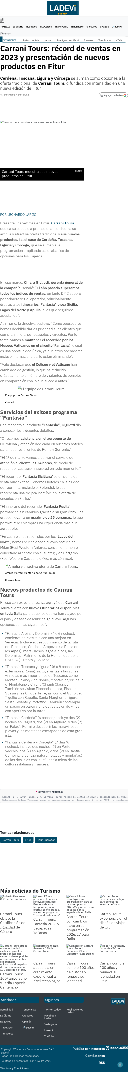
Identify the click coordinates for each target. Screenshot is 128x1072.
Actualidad (6, 1009)
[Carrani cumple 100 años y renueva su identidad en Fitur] (114, 952)
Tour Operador (46, 839)
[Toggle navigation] (7, 20)
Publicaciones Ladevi (74, 1011)
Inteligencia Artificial (68, 40)
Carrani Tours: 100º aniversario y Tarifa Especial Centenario (13, 980)
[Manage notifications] (120, 1064)
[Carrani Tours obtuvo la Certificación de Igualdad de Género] (14, 903)
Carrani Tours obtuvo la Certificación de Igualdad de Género (12, 922)
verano (48, 40)
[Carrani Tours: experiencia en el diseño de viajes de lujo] (114, 903)
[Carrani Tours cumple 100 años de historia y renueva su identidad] (80, 952)
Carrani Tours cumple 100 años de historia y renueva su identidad (80, 972)
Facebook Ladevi (50, 1017)
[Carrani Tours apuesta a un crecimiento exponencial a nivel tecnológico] (47, 952)
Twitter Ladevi (52, 1009)
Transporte (61, 27)
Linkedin (49, 1030)
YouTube (49, 1036)
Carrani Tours (62, 223)
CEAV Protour (105, 40)
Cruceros (91, 27)
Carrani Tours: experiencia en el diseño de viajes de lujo (113, 920)
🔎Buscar (117, 27)
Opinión (104, 27)
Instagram (50, 1024)
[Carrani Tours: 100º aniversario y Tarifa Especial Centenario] (14, 957)
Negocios (31, 27)
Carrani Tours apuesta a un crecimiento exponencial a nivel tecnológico (46, 972)
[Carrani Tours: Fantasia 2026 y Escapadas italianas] (47, 905)
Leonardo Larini (22, 214)
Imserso (88, 40)
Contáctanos (95, 1055)
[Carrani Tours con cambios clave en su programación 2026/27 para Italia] (80, 904)
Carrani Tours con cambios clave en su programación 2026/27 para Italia (77, 927)
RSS (102, 1062)
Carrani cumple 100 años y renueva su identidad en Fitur (112, 972)
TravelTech (46, 27)
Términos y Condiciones (14, 1068)
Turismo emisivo (31, 40)
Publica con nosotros (88, 1048)
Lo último (18, 27)
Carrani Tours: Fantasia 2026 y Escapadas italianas (46, 926)
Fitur (28, 839)
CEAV (119, 40)
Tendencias (77, 27)
